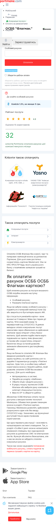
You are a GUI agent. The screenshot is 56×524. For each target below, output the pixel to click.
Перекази (10, 17)
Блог (5, 491)
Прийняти (15, 519)
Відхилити (30, 519)
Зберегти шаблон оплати (18, 75)
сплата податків (34, 448)
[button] (6, 42)
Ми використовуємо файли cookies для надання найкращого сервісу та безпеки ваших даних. (27, 506)
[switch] (6, 75)
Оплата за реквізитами (16, 24)
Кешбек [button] (9, 30)
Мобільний (10, 11)
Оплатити (28, 62)
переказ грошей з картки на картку (23, 451)
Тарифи (31, 491)
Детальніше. (14, 512)
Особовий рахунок (13, 48)
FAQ (30, 497)
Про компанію (9, 497)
